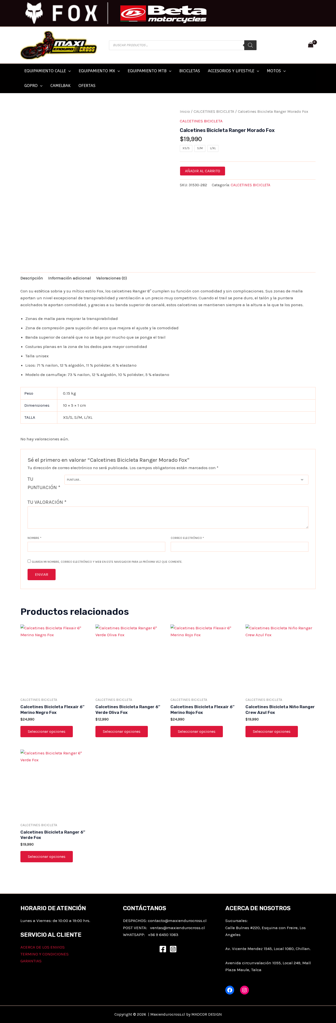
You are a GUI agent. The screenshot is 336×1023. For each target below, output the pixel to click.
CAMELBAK (60, 85)
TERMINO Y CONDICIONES (44, 953)
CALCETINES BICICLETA (214, 111)
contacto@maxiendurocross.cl (177, 920)
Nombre (34, 538)
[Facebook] (163, 949)
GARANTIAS (31, 960)
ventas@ (158, 927)
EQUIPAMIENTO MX (97, 71)
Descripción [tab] (31, 277)
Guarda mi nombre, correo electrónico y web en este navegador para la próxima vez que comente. (107, 561)
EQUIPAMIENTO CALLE (45, 71)
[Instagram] (173, 949)
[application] (68, 71)
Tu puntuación (44, 483)
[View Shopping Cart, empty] (311, 45)
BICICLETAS (189, 71)
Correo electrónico (187, 538)
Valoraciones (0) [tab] (111, 277)
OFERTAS (86, 85)
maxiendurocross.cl (186, 927)
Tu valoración (47, 502)
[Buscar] (250, 45)
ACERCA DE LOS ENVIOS (42, 947)
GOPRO (31, 85)
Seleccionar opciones (46, 731)
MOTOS (274, 71)
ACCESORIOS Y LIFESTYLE (231, 71)
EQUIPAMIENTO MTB (147, 71)
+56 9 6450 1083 (163, 934)
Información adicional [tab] (69, 277)
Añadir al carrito (202, 171)
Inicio (185, 111)
